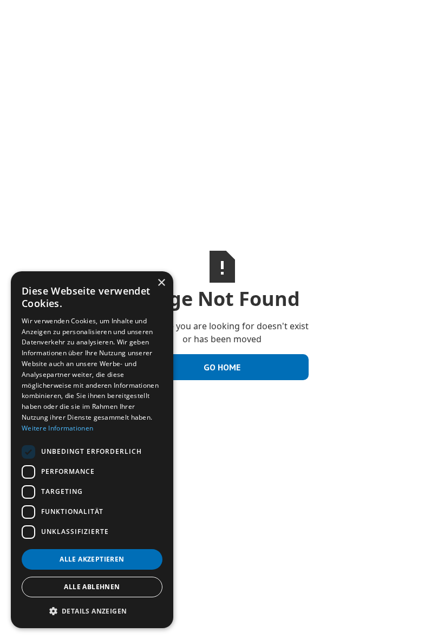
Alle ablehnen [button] (92, 586)
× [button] (161, 283)
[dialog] (92, 449)
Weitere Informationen (57, 428)
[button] (92, 610)
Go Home (222, 367)
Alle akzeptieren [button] (92, 559)
